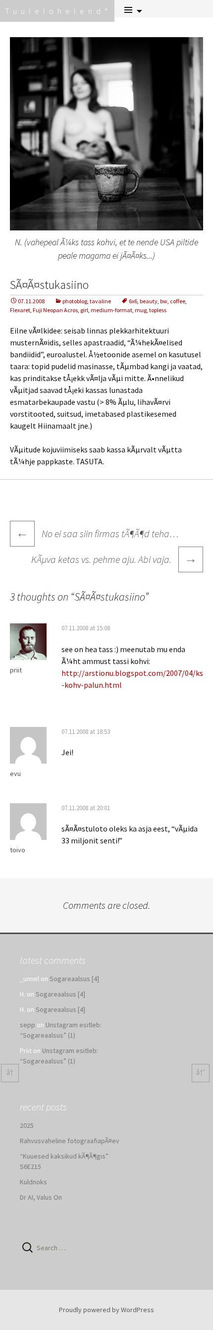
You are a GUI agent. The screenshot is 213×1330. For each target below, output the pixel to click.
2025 (27, 1125)
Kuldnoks (33, 1181)
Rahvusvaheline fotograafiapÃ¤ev (69, 1140)
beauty (149, 301)
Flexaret (20, 310)
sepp (27, 1024)
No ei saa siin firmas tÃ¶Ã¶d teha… (97, 533)
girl (84, 310)
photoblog (74, 301)
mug (141, 310)
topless (157, 310)
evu (15, 773)
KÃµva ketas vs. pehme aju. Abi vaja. (114, 558)
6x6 (133, 301)
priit (16, 669)
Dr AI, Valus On (41, 1197)
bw (163, 301)
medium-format (111, 310)
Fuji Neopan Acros (55, 310)
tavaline (100, 301)
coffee (177, 301)
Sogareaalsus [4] (74, 978)
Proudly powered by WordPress (106, 1309)
